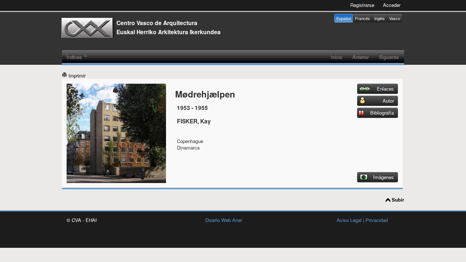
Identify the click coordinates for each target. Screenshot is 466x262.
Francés (362, 18)
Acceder (391, 4)
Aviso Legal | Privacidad (362, 220)
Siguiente (389, 56)
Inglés (379, 18)
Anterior (360, 56)
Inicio (336, 56)
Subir (398, 199)
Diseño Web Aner (223, 220)
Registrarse (362, 4)
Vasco (394, 18)
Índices (75, 56)
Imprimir (76, 75)
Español (343, 18)
